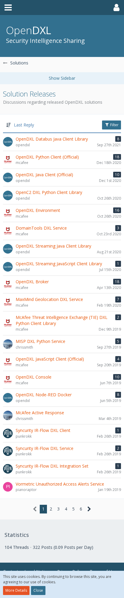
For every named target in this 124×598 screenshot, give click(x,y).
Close (38, 590)
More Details (16, 590)
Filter (114, 124)
